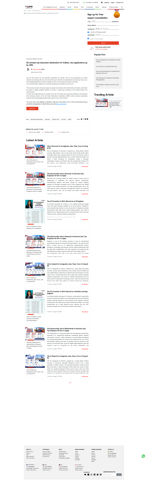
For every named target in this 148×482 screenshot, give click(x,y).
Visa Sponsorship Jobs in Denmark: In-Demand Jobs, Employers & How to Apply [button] (65, 175)
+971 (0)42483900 (47, 472)
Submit (103, 43)
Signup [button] (106, 2)
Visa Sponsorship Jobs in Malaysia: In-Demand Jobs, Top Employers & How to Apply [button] (67, 237)
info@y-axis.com (112, 461)
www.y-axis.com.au (31, 475)
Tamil (76, 459)
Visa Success (46, 462)
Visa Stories (62, 462)
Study (76, 7)
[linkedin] (87, 119)
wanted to (115, 21)
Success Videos (46, 457)
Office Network (30, 462)
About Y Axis (29, 457)
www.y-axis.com (112, 462)
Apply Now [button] (32, 108)
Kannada (77, 465)
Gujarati (77, 460)
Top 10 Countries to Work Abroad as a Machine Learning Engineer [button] (67, 292)
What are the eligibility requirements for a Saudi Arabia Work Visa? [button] (66, 385)
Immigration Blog (63, 459)
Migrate (62, 7)
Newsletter (61, 460)
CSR (27, 460)
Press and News (30, 464)
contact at (91, 29)
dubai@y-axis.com (47, 474)
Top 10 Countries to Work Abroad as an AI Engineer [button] (65, 201)
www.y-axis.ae (46, 475)
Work (69, 7)
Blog (29, 10)
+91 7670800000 (112, 459)
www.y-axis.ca (79, 475)
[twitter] (81, 119)
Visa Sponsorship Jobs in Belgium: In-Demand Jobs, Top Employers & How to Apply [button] (66, 417)
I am (89, 21)
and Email (91, 35)
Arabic (93, 457)
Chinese (93, 460)
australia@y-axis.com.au (32, 474)
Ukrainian (93, 465)
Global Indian (113, 7)
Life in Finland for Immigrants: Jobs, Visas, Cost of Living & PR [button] (67, 357)
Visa (82, 7)
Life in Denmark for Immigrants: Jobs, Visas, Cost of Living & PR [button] (67, 147)
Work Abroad (62, 457)
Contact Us (119, 2)
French (93, 459)
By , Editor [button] (38, 69)
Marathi (77, 464)
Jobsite (104, 7)
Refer (97, 7)
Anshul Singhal (37, 69)
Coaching (90, 7)
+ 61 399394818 (30, 472)
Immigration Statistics (64, 464)
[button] (33, 132)
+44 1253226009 (63, 472)
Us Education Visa (36, 10)
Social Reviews (46, 460)
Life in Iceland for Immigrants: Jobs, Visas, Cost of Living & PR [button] (67, 265)
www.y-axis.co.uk (63, 475)
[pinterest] (85, 119)
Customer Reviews (47, 459)
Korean (93, 464)
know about (92, 25)
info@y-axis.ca (79, 474)
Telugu (77, 462)
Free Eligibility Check (50, 7)
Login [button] (112, 2)
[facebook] (83, 119)
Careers (28, 459)
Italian (93, 467)
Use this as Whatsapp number (98, 32)
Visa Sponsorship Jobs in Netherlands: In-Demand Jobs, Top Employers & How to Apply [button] (66, 329)
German (93, 462)
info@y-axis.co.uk (63, 474)
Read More (85, 166)
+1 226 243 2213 (79, 472)
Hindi (76, 457)
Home (25, 10)
